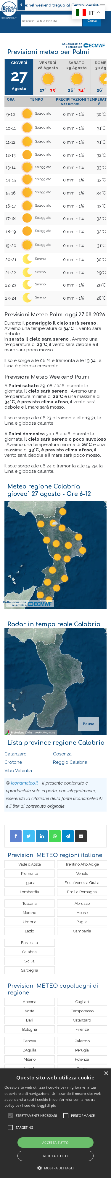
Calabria (29, 952)
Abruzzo (82, 903)
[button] (55, 1168)
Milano (30, 1059)
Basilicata (29, 942)
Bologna (29, 1029)
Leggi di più (46, 1105)
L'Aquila (29, 1050)
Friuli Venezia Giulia (82, 882)
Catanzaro (15, 754)
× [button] (106, 1073)
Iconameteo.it (24, 783)
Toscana (29, 903)
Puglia (82, 922)
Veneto (82, 873)
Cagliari (82, 1002)
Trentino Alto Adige (82, 864)
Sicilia (29, 961)
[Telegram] (68, 836)
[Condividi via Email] (81, 836)
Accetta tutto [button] (55, 1142)
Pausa (88, 724)
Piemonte (29, 873)
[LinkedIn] (42, 836)
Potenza (82, 1059)
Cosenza (62, 754)
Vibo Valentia (18, 770)
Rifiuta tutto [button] (55, 1156)
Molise (82, 912)
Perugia (82, 1050)
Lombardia (29, 892)
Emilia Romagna (82, 892)
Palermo (82, 1041)
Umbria (29, 922)
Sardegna (29, 970)
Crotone (13, 762)
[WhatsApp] (55, 836)
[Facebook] (16, 836)
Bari (29, 1020)
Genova (29, 1041)
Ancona (29, 1002)
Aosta (29, 1011)
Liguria (29, 882)
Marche (29, 912)
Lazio (29, 931)
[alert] (55, 1123)
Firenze (82, 1029)
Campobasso (82, 1011)
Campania (82, 931)
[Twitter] (29, 836)
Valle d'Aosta (29, 864)
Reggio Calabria (70, 762)
